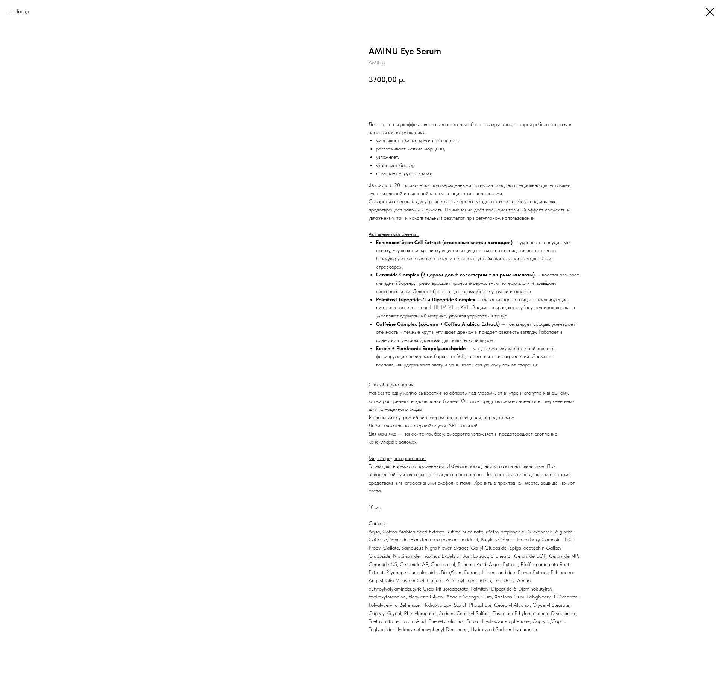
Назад (21, 11)
